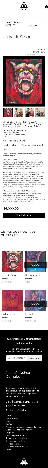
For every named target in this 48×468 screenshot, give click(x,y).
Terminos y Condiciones (17, 441)
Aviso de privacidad (15, 435)
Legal (8, 449)
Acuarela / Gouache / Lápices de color (23, 427)
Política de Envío (13, 444)
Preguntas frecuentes (16, 438)
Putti (8, 416)
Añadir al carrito (24, 215)
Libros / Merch (12, 418)
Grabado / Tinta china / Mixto (19, 430)
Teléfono (10, 410)
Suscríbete (34, 358)
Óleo (8, 421)
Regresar (33, 25)
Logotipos (10, 432)
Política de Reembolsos (17, 446)
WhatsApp (22, 410)
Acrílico (9, 424)
